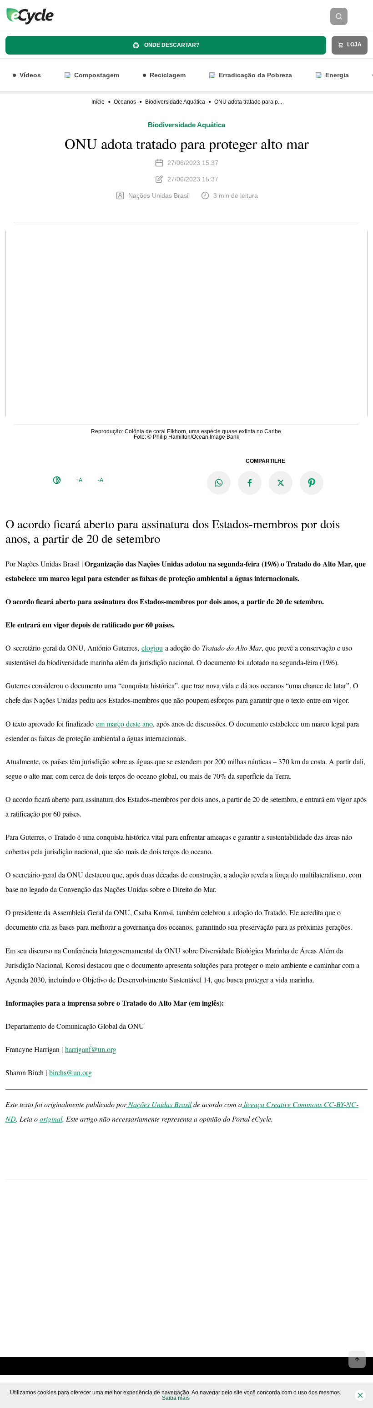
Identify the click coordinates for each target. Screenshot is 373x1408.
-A (100, 480)
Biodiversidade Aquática (175, 102)
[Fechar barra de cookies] (360, 1395)
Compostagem (96, 75)
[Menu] (363, 16)
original (51, 1118)
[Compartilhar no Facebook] (250, 483)
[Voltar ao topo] (357, 1359)
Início (98, 102)
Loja (354, 44)
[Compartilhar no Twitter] (280, 483)
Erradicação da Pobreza (255, 75)
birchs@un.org (70, 1072)
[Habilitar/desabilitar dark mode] (57, 480)
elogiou (152, 647)
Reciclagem (168, 75)
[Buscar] (339, 16)
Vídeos (30, 75)
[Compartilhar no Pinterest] (311, 483)
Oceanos (125, 102)
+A (79, 480)
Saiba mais (176, 1398)
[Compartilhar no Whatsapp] (219, 483)
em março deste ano (124, 723)
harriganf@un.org (90, 1049)
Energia (337, 75)
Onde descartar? (171, 45)
